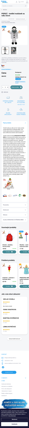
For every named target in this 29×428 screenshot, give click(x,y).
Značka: (8, 22)
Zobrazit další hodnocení (14, 338)
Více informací (12, 416)
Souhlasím (14, 424)
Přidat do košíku (15, 87)
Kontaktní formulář (9, 372)
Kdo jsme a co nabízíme (6, 386)
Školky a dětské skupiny (6, 393)
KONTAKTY (4, 395)
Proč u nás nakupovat (6, 388)
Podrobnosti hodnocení (20, 18)
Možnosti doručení (20, 82)
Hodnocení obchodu (6, 384)
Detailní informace (6, 69)
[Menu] (27, 2)
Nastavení (14, 419)
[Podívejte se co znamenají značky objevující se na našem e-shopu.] (14, 195)
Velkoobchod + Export (6, 391)
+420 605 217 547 (8, 360)
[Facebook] (2, 367)
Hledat (25, 5)
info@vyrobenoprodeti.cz (10, 357)
